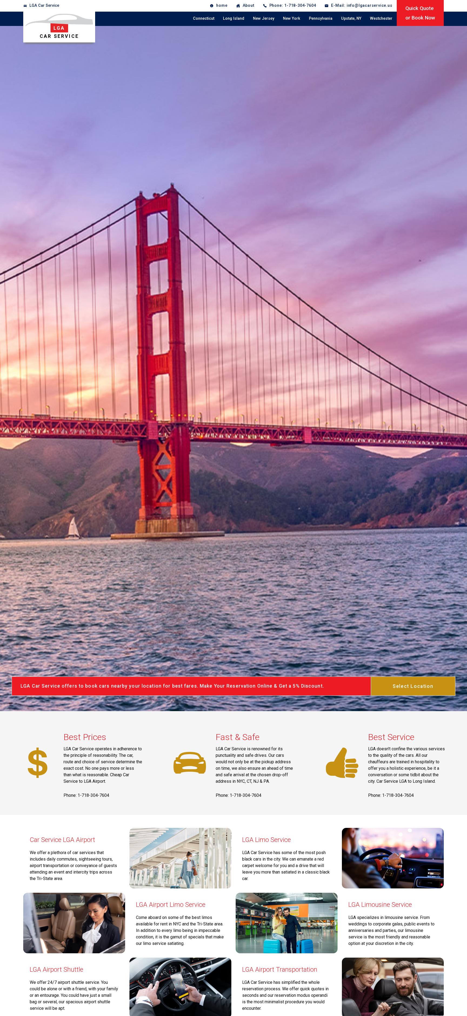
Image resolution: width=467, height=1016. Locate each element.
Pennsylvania (320, 18)
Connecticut (203, 18)
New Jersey (263, 18)
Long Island (233, 18)
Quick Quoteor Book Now (420, 13)
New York (291, 18)
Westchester (381, 18)
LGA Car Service (44, 5)
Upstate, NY (351, 18)
